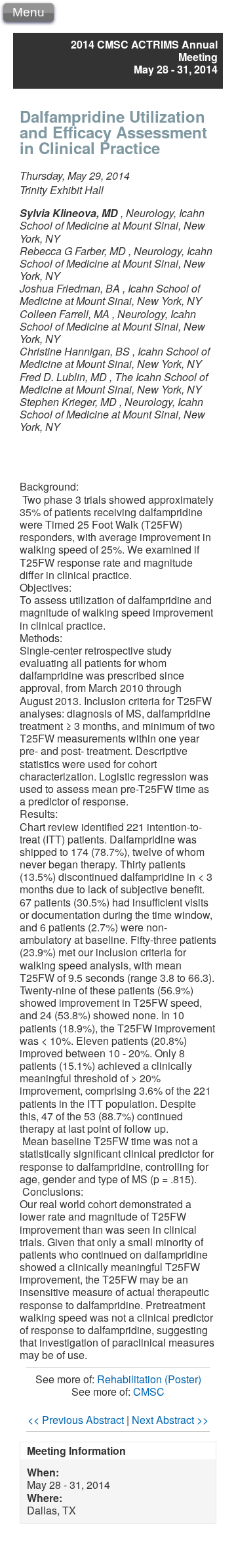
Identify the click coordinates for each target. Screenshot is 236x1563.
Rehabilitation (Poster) (149, 1379)
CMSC (149, 1391)
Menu (28, 12)
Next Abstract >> (170, 1419)
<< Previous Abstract (76, 1419)
